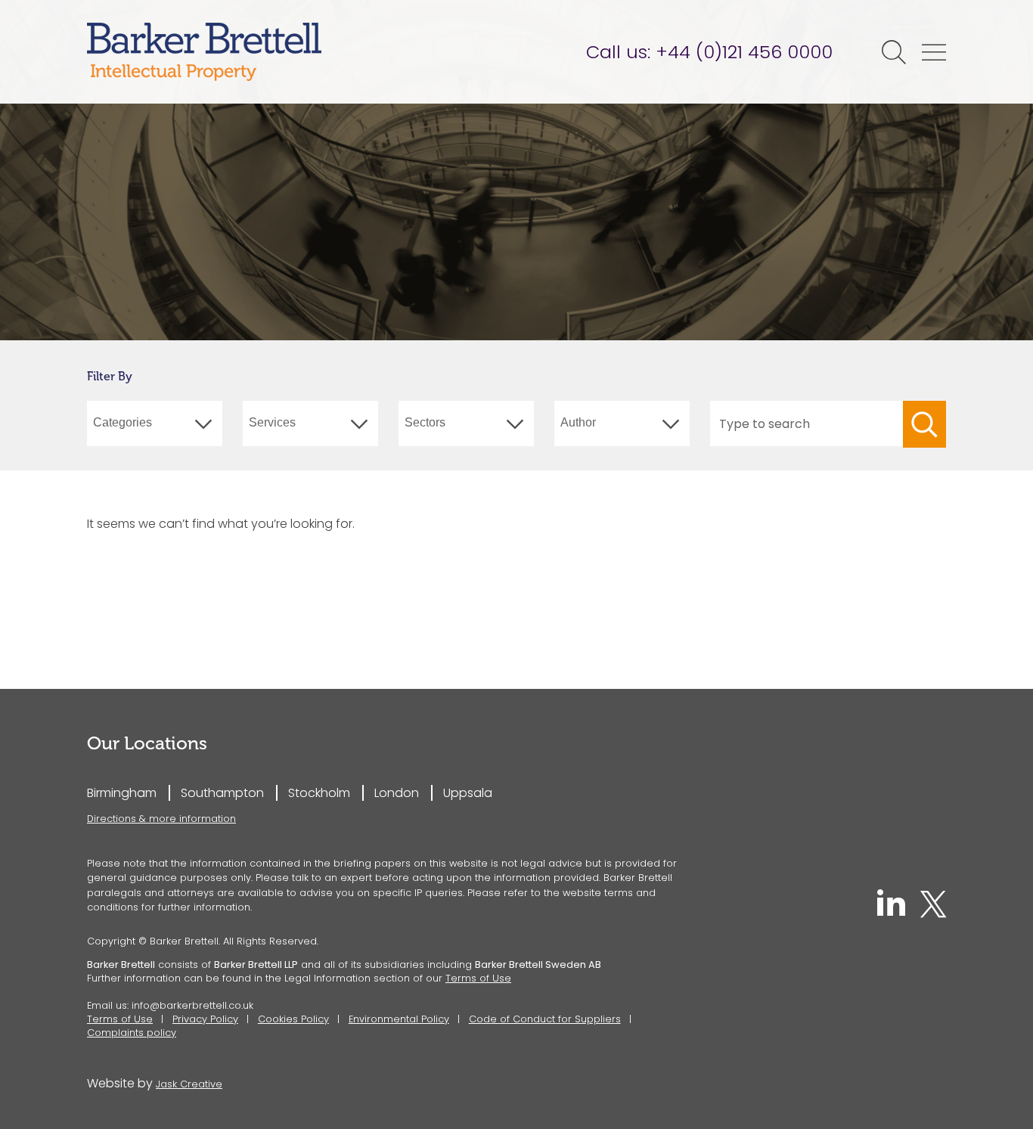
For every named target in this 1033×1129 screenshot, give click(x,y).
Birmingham (122, 793)
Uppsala (467, 793)
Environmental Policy (399, 1019)
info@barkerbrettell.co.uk (192, 1005)
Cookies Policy (293, 1019)
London (396, 793)
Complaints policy (131, 1032)
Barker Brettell (204, 52)
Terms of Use (478, 978)
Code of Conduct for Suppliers (545, 1019)
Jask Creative (189, 1084)
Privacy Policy (205, 1019)
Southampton (222, 793)
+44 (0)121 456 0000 (744, 51)
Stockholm (319, 793)
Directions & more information (161, 818)
